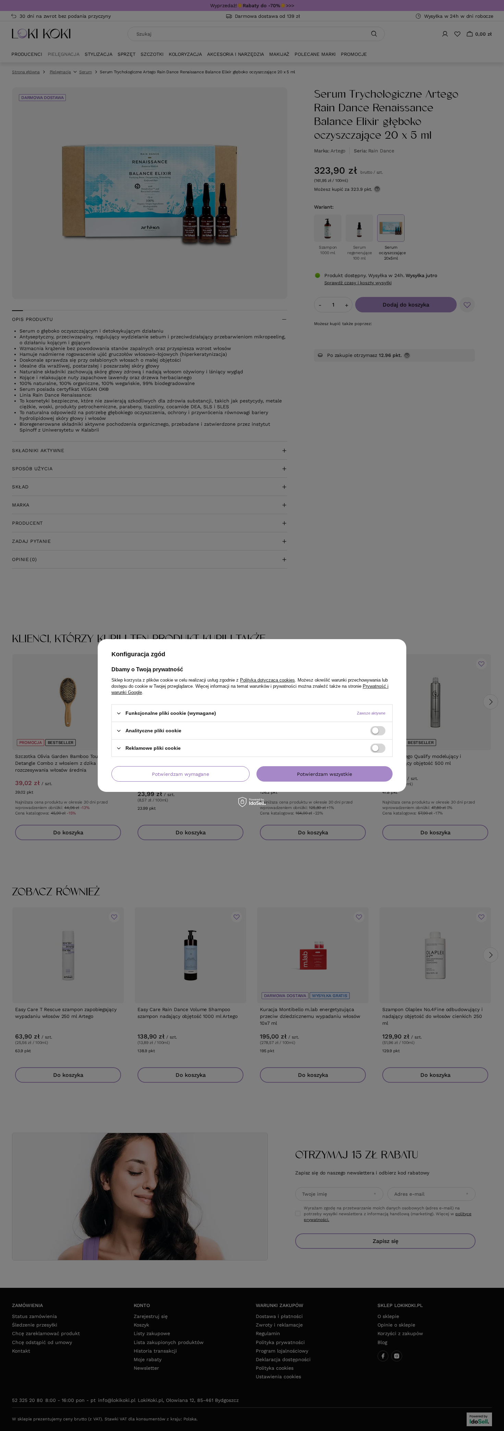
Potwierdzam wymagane (180, 773)
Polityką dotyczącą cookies (267, 680)
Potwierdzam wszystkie (324, 773)
